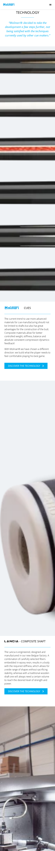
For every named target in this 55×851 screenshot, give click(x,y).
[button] (50, 4)
